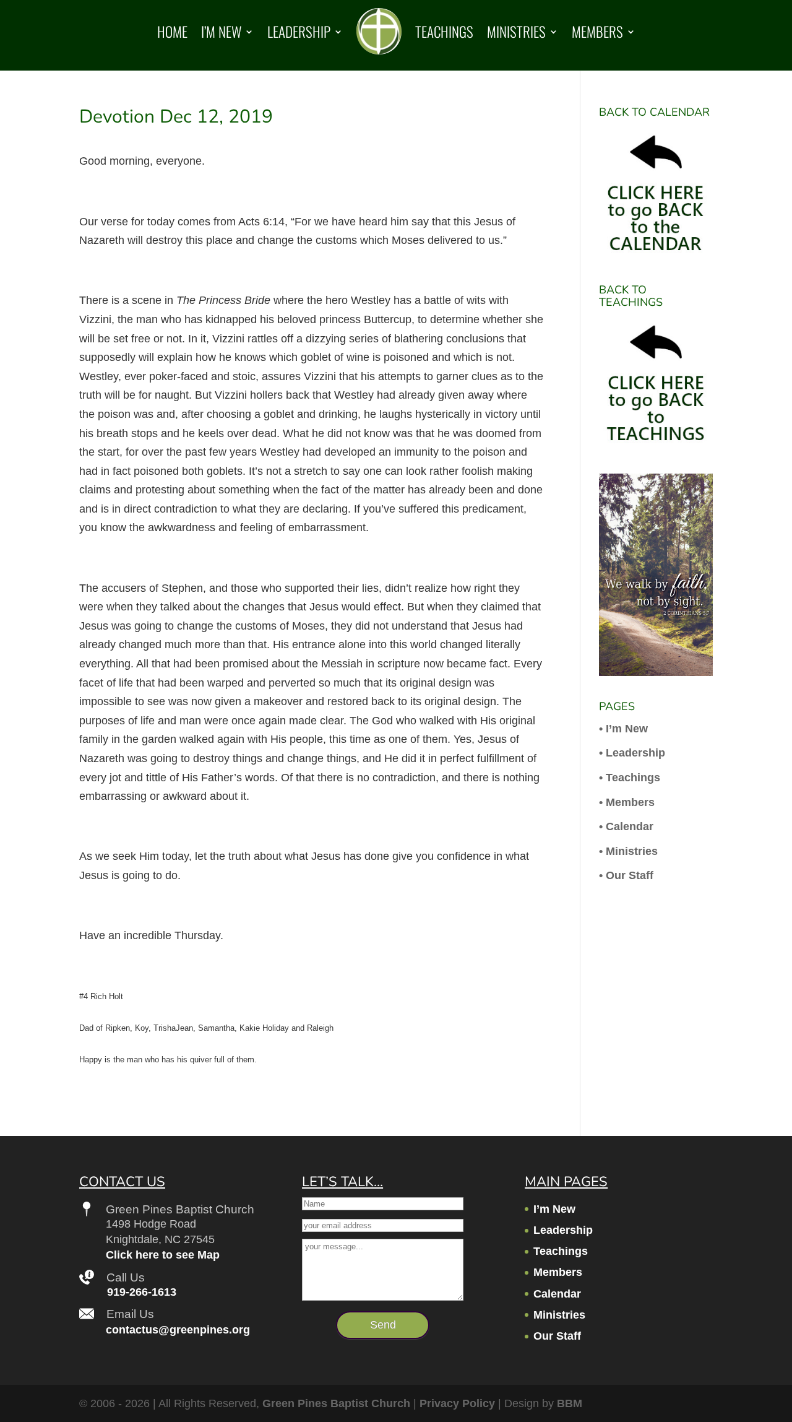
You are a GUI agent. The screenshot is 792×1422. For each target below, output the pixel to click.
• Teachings (629, 777)
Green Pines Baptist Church (336, 1403)
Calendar (557, 1294)
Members (597, 31)
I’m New (221, 31)
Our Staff (557, 1336)
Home (172, 31)
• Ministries (628, 851)
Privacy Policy (457, 1403)
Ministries (516, 31)
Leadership (298, 31)
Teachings (444, 31)
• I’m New (623, 728)
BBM (569, 1403)
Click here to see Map (163, 1255)
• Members (627, 802)
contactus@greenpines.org (178, 1330)
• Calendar (626, 826)
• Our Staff (626, 875)
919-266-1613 (141, 1292)
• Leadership (632, 753)
